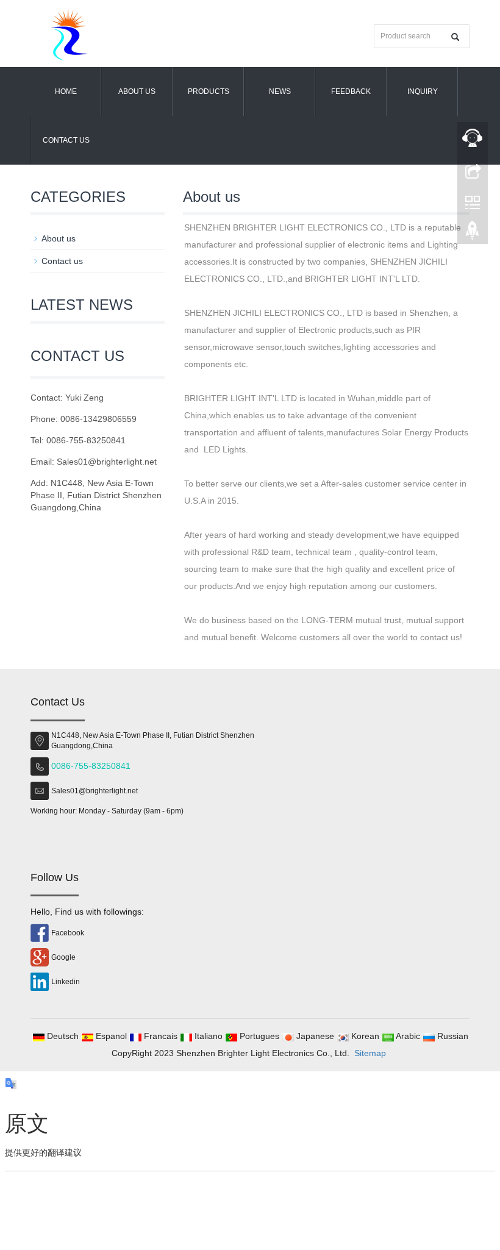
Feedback (351, 91)
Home (66, 91)
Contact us (66, 140)
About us (136, 91)
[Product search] (455, 37)
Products (208, 91)
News (280, 91)
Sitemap (370, 1053)
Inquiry (422, 91)
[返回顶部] (472, 233)
